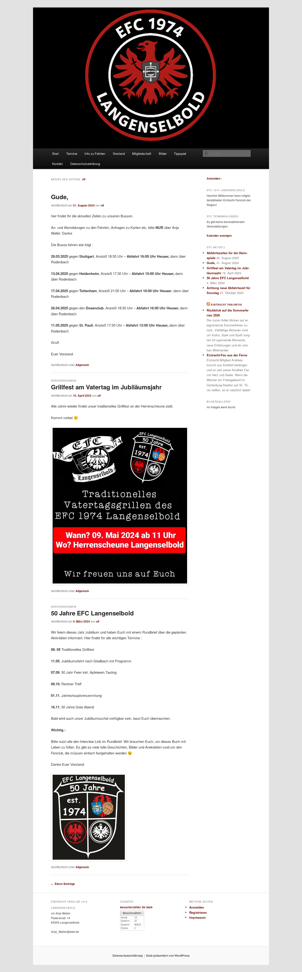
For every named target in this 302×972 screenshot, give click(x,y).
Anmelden (213, 178)
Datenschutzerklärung (85, 163)
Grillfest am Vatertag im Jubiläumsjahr (106, 387)
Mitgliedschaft (141, 153)
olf (83, 179)
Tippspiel (180, 153)
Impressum (197, 917)
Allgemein (82, 365)
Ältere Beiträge (63, 884)
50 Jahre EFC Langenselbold (92, 613)
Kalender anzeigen (219, 235)
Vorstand (119, 153)
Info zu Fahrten (94, 153)
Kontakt (57, 163)
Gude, (59, 196)
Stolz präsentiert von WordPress (168, 955)
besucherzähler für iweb (136, 907)
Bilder (163, 153)
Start (55, 153)
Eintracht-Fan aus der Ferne (227, 355)
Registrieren (198, 912)
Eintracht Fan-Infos (226, 304)
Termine (71, 153)
